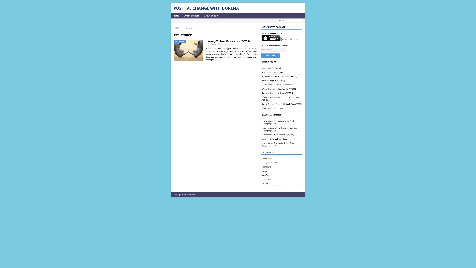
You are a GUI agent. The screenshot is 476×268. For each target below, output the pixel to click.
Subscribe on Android (269, 33)
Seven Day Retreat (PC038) (272, 108)
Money (264, 171)
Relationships (266, 179)
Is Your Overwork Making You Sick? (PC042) (278, 89)
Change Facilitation (269, 162)
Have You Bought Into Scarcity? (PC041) (277, 93)
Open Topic (266, 175)
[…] (216, 59)
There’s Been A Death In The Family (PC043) (279, 85)
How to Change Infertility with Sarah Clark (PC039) (281, 104)
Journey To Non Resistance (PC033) (228, 41)
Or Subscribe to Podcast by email (274, 45)
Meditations (266, 167)
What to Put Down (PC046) (272, 72)
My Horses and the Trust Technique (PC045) (279, 76)
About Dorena (211, 16)
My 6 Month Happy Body (271, 68)
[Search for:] (289, 20)
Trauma (264, 183)
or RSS (281, 33)
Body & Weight (267, 158)
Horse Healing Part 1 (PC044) (273, 80)
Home (176, 16)
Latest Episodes (191, 16)
